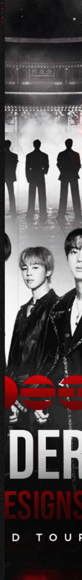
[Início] (2, 8)
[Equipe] (2, 22)
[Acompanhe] (2, 17)
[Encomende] (2, 13)
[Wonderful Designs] (2, 3)
